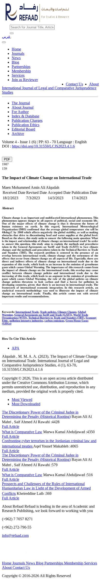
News (16, 58)
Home (16, 49)
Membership (21, 71)
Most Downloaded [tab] (26, 404)
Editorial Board (23, 129)
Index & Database (25, 116)
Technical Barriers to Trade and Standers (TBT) (56, 317)
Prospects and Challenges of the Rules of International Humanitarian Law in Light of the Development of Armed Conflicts (46, 489)
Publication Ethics (25, 125)
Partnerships (21, 67)
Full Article (10, 426)
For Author (20, 112)
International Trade (27, 311)
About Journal (22, 107)
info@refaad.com (15, 535)
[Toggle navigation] (4, 42)
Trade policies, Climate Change (58, 311)
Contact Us (74, 84)
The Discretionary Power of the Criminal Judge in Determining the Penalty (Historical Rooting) (40, 414)
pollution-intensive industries (26, 320)
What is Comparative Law (22, 432)
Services (18, 75)
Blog (15, 62)
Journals (18, 53)
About (94, 84)
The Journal (21, 103)
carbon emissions (54, 320)
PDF (7, 159)
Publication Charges (27, 120)
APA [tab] (15, 348)
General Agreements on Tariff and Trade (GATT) (43, 314)
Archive (18, 134)
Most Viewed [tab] (22, 400)
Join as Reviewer (25, 80)
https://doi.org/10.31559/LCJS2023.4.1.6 (43, 146)
